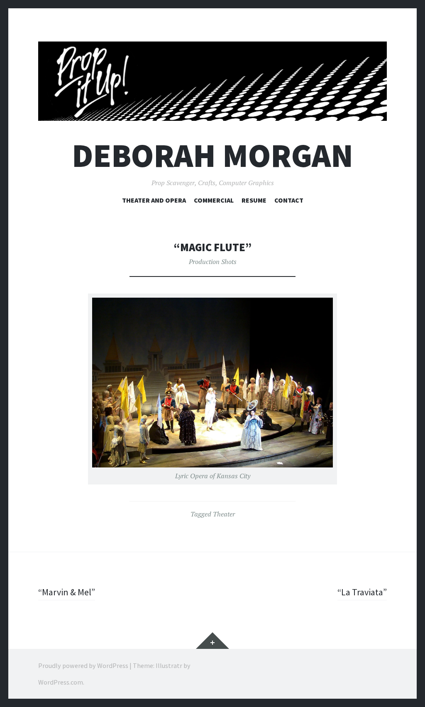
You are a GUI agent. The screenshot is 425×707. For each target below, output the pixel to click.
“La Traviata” (362, 592)
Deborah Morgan (212, 155)
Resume (254, 200)
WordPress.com (60, 682)
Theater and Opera (154, 200)
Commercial (214, 200)
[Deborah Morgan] (212, 81)
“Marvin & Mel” (66, 592)
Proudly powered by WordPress (83, 665)
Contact (288, 200)
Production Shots (213, 261)
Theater (224, 514)
